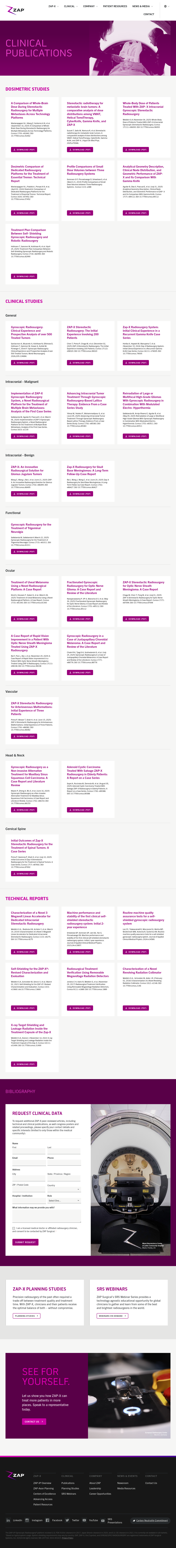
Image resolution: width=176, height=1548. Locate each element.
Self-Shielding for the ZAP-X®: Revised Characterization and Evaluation (30, 972)
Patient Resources (115, 6)
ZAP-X (52, 6)
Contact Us (151, 1482)
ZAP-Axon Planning (43, 1488)
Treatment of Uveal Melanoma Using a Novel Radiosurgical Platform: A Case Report (30, 585)
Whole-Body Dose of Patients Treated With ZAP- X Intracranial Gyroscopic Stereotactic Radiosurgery (143, 108)
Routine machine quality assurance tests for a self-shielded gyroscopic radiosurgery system (143, 918)
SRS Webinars (68, 1493)
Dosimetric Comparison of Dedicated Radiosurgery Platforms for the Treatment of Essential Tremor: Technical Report (30, 174)
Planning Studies (70, 1488)
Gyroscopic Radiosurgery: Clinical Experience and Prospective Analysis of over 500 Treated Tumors (31, 332)
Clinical (69, 6)
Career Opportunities (100, 1493)
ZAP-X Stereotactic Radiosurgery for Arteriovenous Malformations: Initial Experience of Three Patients (32, 708)
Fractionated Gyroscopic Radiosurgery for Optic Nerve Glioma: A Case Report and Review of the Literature (85, 587)
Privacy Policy (67, 1538)
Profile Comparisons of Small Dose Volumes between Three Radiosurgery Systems (85, 170)
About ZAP (95, 1482)
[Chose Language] (167, 6)
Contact (149, 14)
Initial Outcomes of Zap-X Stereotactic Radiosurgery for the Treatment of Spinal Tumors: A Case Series (32, 846)
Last (49, 1147)
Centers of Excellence (44, 1493)
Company (89, 6)
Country (51, 1185)
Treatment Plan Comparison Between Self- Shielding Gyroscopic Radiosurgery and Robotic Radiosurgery (29, 235)
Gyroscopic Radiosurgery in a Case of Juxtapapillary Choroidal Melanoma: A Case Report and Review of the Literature (87, 641)
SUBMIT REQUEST (25, 1242)
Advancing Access (42, 1499)
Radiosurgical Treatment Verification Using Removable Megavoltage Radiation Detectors (88, 972)
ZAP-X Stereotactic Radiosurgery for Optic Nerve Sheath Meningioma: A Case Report (143, 585)
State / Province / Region (59, 1173)
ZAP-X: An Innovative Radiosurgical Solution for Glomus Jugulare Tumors (27, 470)
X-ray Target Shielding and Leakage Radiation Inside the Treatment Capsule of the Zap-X (31, 1028)
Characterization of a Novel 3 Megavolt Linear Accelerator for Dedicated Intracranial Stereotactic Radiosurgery (30, 918)
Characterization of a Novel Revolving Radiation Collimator (142, 970)
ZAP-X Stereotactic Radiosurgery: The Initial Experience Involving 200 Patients (83, 332)
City (14, 1173)
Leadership (95, 1488)
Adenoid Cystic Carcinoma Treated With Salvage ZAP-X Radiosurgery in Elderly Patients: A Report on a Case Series (87, 772)
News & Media (141, 6)
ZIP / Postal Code (20, 1184)
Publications (67, 1482)
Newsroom (122, 1482)
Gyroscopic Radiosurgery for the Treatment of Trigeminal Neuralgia (31, 528)
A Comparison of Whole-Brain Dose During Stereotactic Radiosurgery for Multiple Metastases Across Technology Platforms (30, 110)
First (14, 1147)
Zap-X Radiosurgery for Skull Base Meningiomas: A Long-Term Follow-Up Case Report (87, 470)
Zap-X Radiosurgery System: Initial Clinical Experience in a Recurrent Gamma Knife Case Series (141, 332)
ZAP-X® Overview (42, 1482)
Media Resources (126, 1488)
